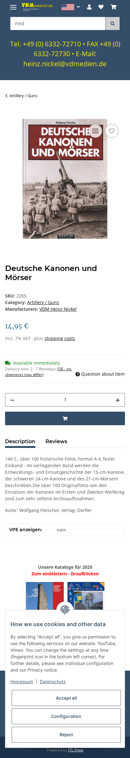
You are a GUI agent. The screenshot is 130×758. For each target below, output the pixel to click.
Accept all (66, 698)
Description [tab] (20, 441)
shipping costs (59, 338)
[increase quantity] (118, 399)
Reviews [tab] (56, 441)
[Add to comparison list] (95, 131)
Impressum (21, 681)
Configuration (66, 716)
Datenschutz (53, 681)
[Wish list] (101, 7)
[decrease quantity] (12, 399)
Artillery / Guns (43, 302)
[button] (71, 7)
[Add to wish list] (112, 131)
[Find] (112, 23)
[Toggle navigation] (13, 5)
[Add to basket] (10, 115)
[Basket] (113, 7)
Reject (66, 734)
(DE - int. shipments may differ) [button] (38, 371)
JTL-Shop (75, 750)
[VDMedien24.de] (37, 7)
